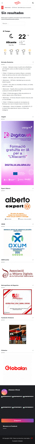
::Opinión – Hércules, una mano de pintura (13, 77)
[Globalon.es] (17, 3)
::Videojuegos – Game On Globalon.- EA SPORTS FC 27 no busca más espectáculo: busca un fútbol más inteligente (17, 108)
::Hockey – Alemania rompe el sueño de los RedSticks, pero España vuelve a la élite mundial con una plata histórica (17, 68)
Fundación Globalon (17, 441)
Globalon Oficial (14, 390)
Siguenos (18, 420)
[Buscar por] (33, 3)
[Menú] (2, 3)
